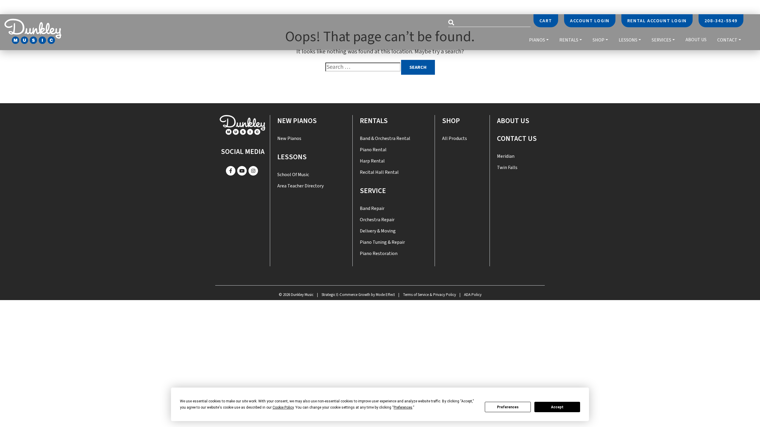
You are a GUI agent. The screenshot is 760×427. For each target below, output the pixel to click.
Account (589, 20)
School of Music (293, 174)
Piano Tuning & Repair (382, 242)
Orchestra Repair (377, 219)
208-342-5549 (720, 20)
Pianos (537, 40)
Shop (598, 40)
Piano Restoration (379, 253)
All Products (454, 138)
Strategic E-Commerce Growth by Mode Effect (358, 294)
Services (661, 40)
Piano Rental (373, 149)
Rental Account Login (657, 20)
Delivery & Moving (378, 231)
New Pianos (297, 121)
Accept (557, 407)
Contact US (517, 138)
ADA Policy (473, 294)
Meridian (505, 156)
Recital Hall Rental (379, 172)
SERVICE (373, 191)
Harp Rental (372, 161)
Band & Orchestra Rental (385, 138)
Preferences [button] (403, 407)
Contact (727, 40)
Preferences (508, 407)
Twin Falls (507, 167)
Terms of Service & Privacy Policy (429, 294)
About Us (696, 40)
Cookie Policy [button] (283, 407)
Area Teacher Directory (300, 186)
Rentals (568, 40)
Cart (545, 20)
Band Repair (372, 208)
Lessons (628, 40)
